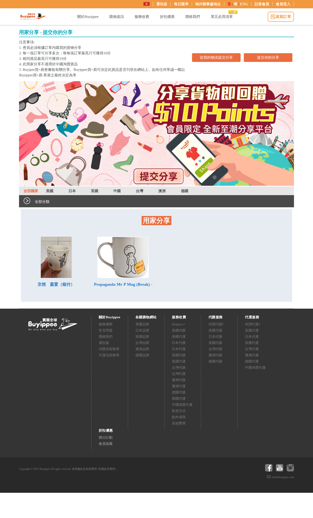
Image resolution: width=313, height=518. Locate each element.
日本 (72, 191)
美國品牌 (142, 324)
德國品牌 (142, 355)
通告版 (161, 4)
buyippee (33, 16)
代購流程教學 (109, 349)
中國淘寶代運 (182, 405)
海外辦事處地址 (208, 4)
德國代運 (179, 398)
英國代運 (179, 361)
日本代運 (179, 349)
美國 (49, 191)
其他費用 (179, 423)
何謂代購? (216, 324)
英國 (94, 191)
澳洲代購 (179, 380)
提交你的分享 (268, 57)
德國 (184, 191)
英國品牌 (142, 336)
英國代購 (179, 355)
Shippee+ (178, 324)
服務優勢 (106, 324)
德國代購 (179, 392)
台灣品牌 (142, 343)
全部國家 (31, 191)
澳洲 (162, 191)
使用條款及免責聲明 (84, 469)
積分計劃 (106, 437)
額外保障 (179, 417)
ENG (244, 4)
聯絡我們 (106, 336)
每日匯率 (181, 4)
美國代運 (179, 336)
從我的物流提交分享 (216, 57)
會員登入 (283, 4)
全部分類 (42, 202)
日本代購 (179, 343)
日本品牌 (142, 330)
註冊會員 (262, 4)
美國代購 (179, 330)
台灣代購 (179, 367)
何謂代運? (252, 324)
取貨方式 (179, 411)
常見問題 (106, 330)
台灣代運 (179, 374)
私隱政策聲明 (107, 469)
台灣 (139, 191)
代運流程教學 (109, 355)
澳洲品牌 (142, 349)
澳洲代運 (179, 386)
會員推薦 (106, 444)
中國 (117, 191)
